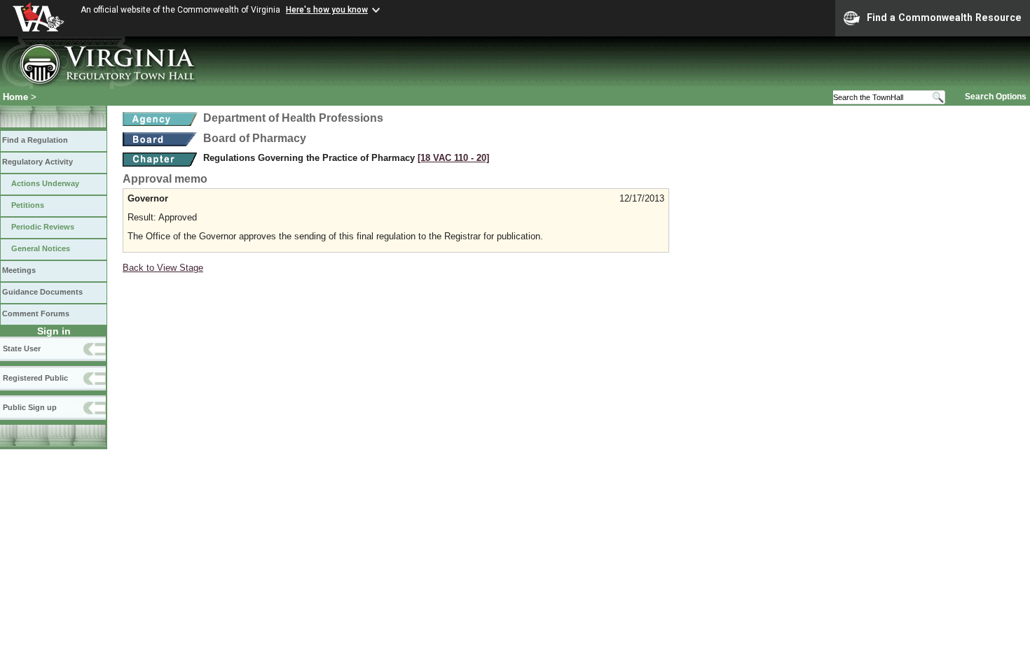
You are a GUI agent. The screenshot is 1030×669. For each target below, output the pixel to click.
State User (22, 348)
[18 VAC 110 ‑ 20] (453, 158)
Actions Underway (45, 183)
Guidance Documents (42, 292)
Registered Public (35, 378)
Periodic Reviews (42, 227)
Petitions (27, 205)
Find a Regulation (35, 140)
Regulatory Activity (37, 161)
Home (15, 97)
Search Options (995, 96)
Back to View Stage (163, 267)
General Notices (40, 248)
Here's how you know (327, 10)
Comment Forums (35, 313)
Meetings (19, 270)
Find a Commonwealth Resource (944, 17)
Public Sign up (30, 407)
